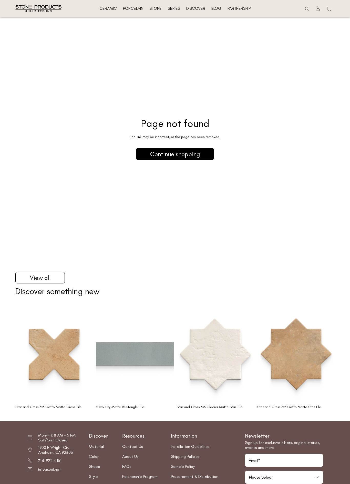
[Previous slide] (23, 354)
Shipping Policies (185, 456)
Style (93, 476)
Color (94, 456)
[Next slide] (85, 354)
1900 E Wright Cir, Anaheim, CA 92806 (55, 450)
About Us (130, 456)
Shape (94, 466)
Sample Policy (183, 466)
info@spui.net (49, 469)
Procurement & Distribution (194, 476)
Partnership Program (140, 476)
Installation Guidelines (190, 446)
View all (40, 277)
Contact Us (132, 446)
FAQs (126, 466)
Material (96, 446)
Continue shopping (175, 154)
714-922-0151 (49, 460)
